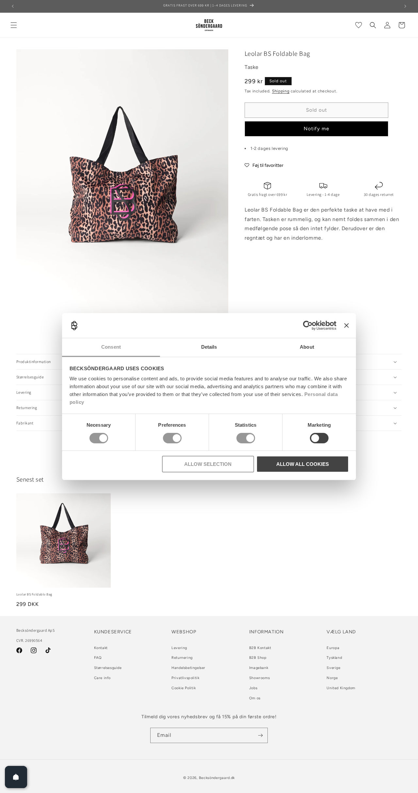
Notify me (316, 129)
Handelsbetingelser (188, 668)
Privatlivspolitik (185, 678)
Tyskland (334, 658)
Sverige (333, 668)
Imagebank (258, 668)
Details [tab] (209, 347)
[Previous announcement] (13, 6)
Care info (102, 678)
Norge (332, 678)
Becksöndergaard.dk (217, 778)
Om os (255, 698)
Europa (333, 648)
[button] (14, 25)
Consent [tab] (111, 347)
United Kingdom (341, 688)
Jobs (253, 688)
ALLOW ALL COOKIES (302, 464)
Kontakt (101, 648)
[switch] (172, 438)
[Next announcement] (405, 6)
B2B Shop (258, 658)
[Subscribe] (260, 735)
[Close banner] (346, 325)
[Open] (16, 777)
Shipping (281, 91)
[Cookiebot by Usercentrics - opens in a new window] (307, 325)
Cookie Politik (183, 688)
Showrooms (259, 678)
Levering (179, 648)
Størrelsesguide (108, 668)
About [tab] (307, 347)
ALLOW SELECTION (208, 464)
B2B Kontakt (260, 648)
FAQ (98, 658)
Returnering (182, 658)
